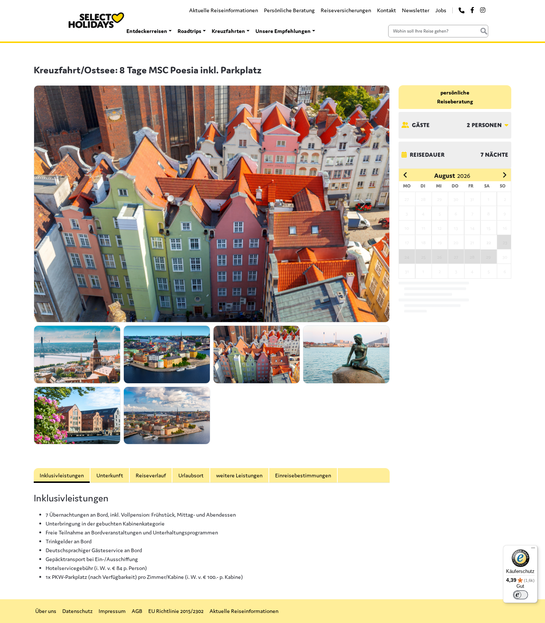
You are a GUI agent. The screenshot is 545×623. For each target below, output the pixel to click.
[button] (60, 204)
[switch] (520, 594)
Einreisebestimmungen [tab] (303, 475)
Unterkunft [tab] (109, 475)
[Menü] (533, 549)
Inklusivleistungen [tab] (62, 475)
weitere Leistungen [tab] (239, 475)
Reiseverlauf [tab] (151, 475)
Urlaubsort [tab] (191, 475)
